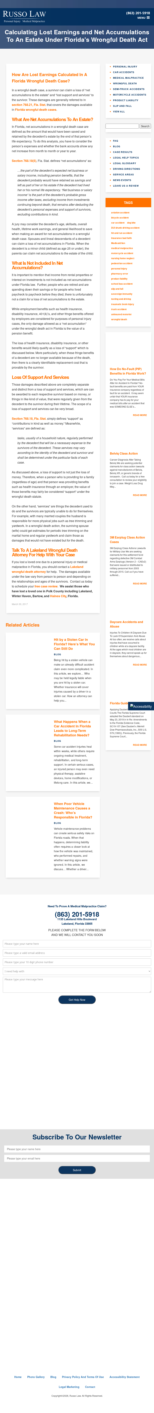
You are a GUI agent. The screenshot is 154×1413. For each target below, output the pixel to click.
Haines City (58, 596)
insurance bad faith (121, 238)
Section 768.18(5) (24, 161)
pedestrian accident (121, 263)
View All (119, 111)
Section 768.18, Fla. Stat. (29, 418)
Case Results (123, 152)
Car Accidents (123, 72)
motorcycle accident (122, 253)
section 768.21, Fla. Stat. (29, 104)
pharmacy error (119, 273)
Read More (140, 415)
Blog (116, 146)
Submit (77, 1170)
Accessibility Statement (124, 1377)
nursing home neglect (122, 258)
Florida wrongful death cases (35, 109)
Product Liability (125, 100)
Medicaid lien (118, 243)
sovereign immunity (121, 293)
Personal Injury (125, 66)
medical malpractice (122, 248)
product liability (119, 278)
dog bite (131, 222)
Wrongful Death (125, 83)
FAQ (115, 140)
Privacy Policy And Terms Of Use (83, 1377)
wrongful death (119, 319)
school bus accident (122, 283)
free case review (46, 586)
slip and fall (117, 288)
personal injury (119, 268)
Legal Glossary (124, 163)
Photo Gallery (36, 1377)
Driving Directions (126, 169)
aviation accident (120, 212)
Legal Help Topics (126, 157)
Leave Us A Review (126, 185)
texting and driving (121, 299)
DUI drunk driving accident (125, 227)
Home (18, 1377)
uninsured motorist (121, 314)
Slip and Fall (122, 106)
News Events (122, 180)
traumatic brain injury (122, 304)
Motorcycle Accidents (129, 94)
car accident (118, 222)
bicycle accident (120, 217)
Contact (90, 1387)
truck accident (119, 309)
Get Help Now (77, 1000)
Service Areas (123, 174)
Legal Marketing (69, 1387)
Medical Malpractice (128, 77)
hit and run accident (121, 233)
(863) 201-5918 (138, 13)
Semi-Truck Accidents (129, 89)
